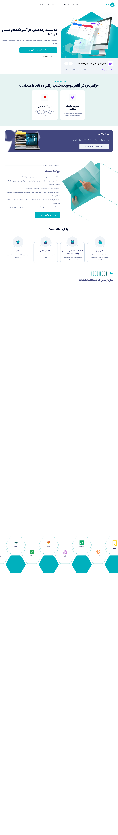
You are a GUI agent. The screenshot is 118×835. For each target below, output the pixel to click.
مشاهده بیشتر (108, 70)
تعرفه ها (66, 4)
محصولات (75, 4)
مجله (59, 4)
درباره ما (42, 4)
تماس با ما (51, 4)
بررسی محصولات (47, 56)
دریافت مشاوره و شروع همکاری (39, 50)
